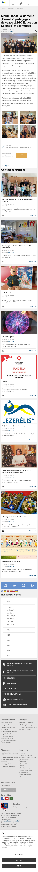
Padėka (4, 381)
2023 (8, 640)
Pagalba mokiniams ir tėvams (28, 727)
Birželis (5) (10, 610)
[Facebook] (2, 798)
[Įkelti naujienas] (13, 3)
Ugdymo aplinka (6, 725)
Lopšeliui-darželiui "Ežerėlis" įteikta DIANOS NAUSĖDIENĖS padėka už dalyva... (16, 471)
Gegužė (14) (10, 613)
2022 (8, 645)
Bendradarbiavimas (7, 738)
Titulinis (3, 8)
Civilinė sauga (24, 772)
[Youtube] (7, 798)
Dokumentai (11, 683)
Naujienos (11, 8)
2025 (8, 630)
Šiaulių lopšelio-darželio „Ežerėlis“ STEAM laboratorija (16, 247)
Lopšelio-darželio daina (8, 734)
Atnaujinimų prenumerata (17, 705)
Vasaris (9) (10, 621)
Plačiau (31, 215)
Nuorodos (23, 753)
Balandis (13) (11, 616)
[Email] (11, 798)
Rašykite (5, 790)
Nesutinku (19, 860)
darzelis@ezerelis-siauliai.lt (12, 821)
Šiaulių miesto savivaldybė (20, 807)
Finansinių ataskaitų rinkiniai (10, 757)
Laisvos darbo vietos (15, 699)
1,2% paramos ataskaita (9, 766)
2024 (8, 635)
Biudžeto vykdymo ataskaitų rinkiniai (10, 754)
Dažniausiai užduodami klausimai (26, 764)
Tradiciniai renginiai (7, 736)
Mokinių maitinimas (14, 694)
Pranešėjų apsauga (25, 768)
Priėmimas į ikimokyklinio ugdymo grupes (19, 664)
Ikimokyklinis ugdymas (26, 722)
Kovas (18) (10, 619)
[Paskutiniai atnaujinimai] (20, 3)
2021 (8, 650)
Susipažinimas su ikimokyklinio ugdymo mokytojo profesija (19, 200)
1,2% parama (12, 689)
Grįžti (7, 165)
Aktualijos (20, 8)
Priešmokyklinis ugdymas (27, 725)
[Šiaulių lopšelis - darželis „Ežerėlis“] (5, 2)
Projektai (11, 678)
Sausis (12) (10, 624)
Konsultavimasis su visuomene (25, 760)
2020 (8, 655)
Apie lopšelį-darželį (7, 722)
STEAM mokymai (8, 337)
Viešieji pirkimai (6, 764)
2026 (8, 602)
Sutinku (19, 866)
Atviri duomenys (24, 777)
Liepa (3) (9, 607)
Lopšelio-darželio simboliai (9, 731)
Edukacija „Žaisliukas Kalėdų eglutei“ (14, 517)
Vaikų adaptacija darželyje (11, 561)
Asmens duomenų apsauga (28, 757)
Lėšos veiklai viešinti (7, 759)
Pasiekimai (5, 729)
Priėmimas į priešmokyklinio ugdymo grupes (17, 426)
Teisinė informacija (25, 774)
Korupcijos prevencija (26, 770)
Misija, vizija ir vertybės (8, 727)
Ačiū (20, 155)
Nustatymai (19, 855)
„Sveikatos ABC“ (7, 292)
